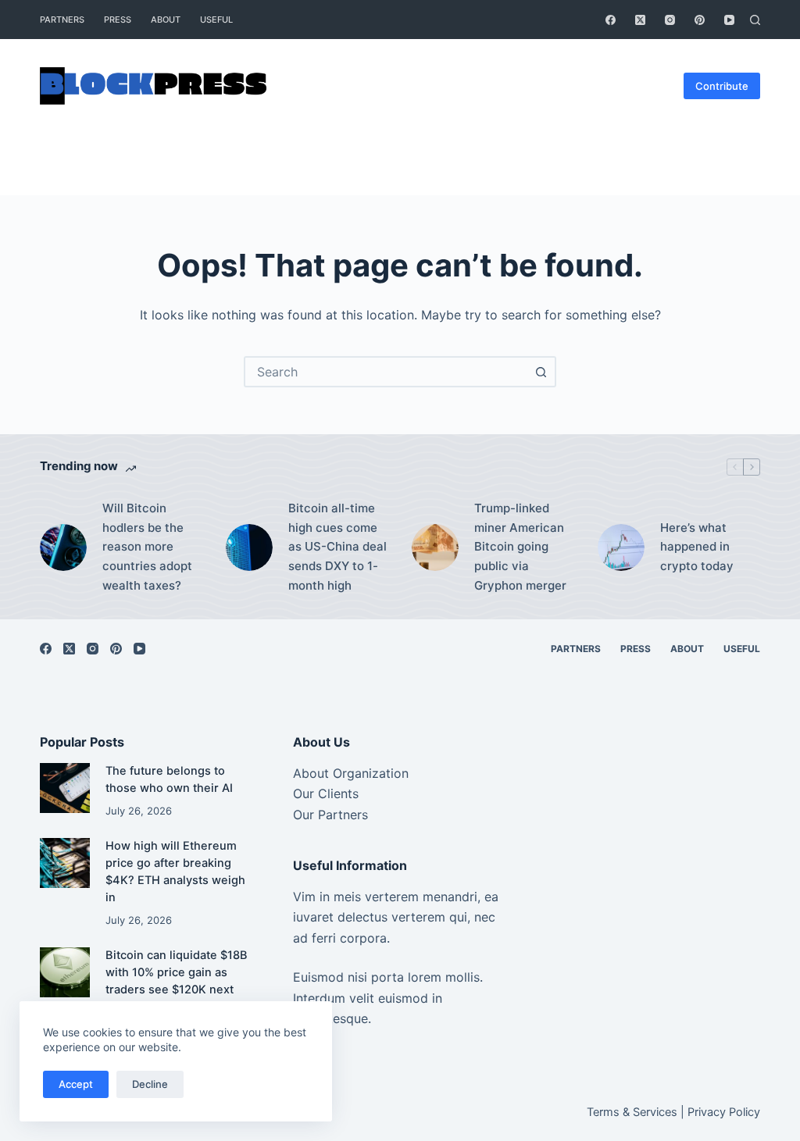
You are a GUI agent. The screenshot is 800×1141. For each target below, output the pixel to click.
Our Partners (330, 814)
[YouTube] (729, 20)
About (165, 19)
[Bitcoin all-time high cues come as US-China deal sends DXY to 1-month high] (249, 547)
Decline (150, 1084)
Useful (216, 19)
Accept (76, 1084)
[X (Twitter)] (640, 20)
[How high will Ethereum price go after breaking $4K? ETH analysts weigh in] (64, 862)
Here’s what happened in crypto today (697, 547)
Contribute (721, 86)
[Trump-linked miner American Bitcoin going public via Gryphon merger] (435, 547)
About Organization (351, 773)
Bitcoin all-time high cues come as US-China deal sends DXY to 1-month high (337, 547)
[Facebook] (610, 20)
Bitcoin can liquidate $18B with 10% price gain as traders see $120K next (176, 972)
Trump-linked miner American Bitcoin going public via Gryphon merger (520, 547)
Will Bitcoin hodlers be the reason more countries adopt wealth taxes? (147, 547)
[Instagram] (670, 20)
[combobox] (386, 371)
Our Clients (326, 793)
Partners (62, 19)
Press (117, 19)
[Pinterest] (700, 20)
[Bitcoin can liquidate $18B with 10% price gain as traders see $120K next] (64, 972)
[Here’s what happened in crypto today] (621, 547)
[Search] (755, 20)
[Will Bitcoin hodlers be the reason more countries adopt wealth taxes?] (63, 547)
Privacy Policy (724, 1112)
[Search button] (541, 372)
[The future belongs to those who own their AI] (64, 787)
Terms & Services (632, 1112)
